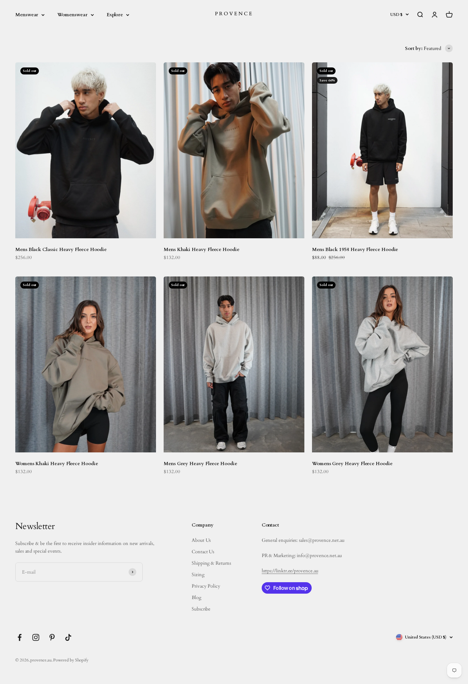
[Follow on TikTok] (68, 637)
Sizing (198, 574)
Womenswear (72, 14)
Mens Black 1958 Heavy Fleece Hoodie (355, 249)
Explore (115, 14)
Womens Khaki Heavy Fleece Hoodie (56, 463)
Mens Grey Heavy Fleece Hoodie (200, 463)
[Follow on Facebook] (19, 637)
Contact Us (203, 551)
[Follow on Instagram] (36, 637)
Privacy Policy (206, 586)
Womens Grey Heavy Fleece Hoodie (352, 463)
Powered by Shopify (71, 660)
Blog (196, 597)
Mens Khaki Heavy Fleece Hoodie (201, 249)
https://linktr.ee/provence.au (290, 571)
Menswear (26, 14)
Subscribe (201, 609)
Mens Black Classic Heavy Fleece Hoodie (61, 249)
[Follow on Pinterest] (52, 637)
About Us (201, 540)
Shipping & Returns (211, 563)
